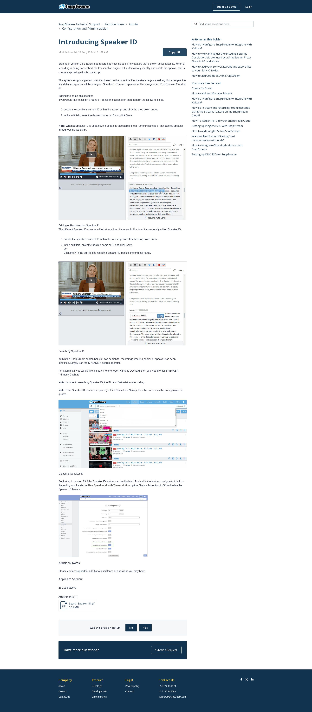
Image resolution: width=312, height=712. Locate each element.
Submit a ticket (226, 6)
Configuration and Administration (85, 28)
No (131, 627)
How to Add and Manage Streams (212, 93)
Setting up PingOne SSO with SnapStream (217, 126)
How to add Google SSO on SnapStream (216, 75)
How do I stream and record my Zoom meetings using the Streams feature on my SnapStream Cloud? (221, 111)
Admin (133, 24)
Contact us (64, 696)
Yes (145, 627)
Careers (62, 691)
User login (97, 685)
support (80, 571)
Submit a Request (166, 650)
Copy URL (175, 52)
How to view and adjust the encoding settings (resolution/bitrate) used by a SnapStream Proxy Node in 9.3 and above (221, 57)
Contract (129, 691)
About (61, 685)
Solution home (114, 24)
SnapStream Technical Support (79, 24)
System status (99, 696)
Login (248, 6)
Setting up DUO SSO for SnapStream (214, 154)
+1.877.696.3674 (167, 685)
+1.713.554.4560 (167, 691)
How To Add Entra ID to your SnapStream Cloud (221, 120)
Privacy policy (132, 685)
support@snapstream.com (173, 696)
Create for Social (202, 88)
